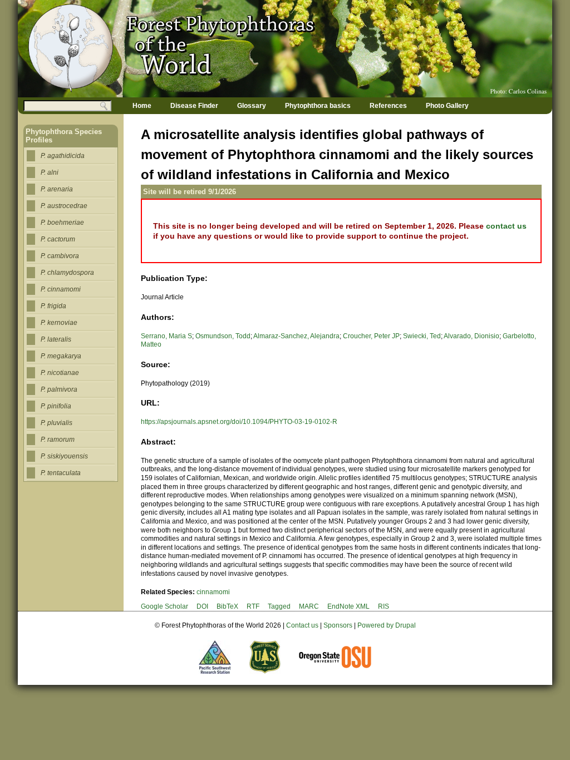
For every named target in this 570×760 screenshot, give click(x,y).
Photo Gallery (447, 106)
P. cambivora (60, 256)
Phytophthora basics (318, 106)
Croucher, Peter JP (371, 336)
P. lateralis (56, 339)
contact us (506, 225)
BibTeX (227, 606)
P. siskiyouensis (64, 456)
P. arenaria (57, 189)
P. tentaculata (61, 473)
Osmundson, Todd (222, 336)
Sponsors (337, 625)
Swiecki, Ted (422, 336)
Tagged (279, 606)
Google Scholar (164, 606)
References (388, 106)
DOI (202, 606)
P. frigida (53, 306)
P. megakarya (61, 356)
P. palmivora (59, 389)
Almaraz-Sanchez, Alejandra (296, 336)
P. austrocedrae (64, 206)
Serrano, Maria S (166, 336)
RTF (253, 606)
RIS (383, 606)
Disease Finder (194, 106)
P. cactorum (58, 239)
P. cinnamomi (61, 289)
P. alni (49, 172)
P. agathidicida (63, 156)
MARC (309, 606)
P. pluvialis (56, 423)
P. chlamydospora (67, 273)
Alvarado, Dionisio (471, 336)
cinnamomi (213, 592)
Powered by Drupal (386, 625)
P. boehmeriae (62, 222)
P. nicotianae (60, 373)
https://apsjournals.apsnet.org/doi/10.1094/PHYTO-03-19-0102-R (239, 422)
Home (141, 106)
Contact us (302, 625)
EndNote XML (348, 606)
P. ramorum (58, 439)
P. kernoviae (59, 323)
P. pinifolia (56, 406)
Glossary (251, 106)
